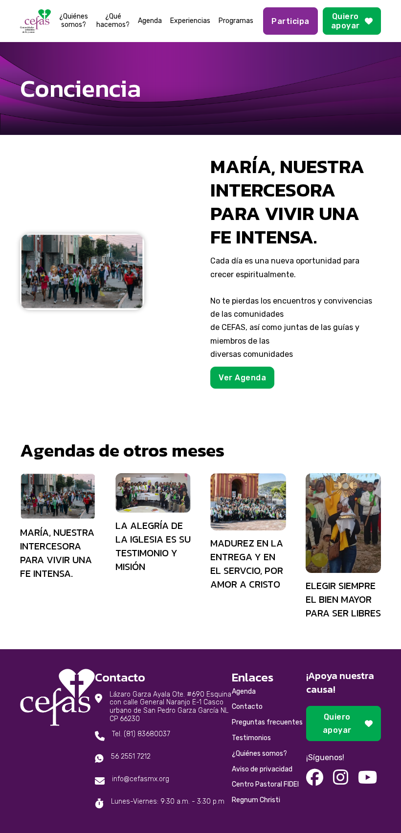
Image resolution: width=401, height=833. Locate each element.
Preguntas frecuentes (267, 722)
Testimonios (251, 738)
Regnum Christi (256, 800)
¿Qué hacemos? (113, 21)
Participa (290, 21)
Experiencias (190, 21)
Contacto (247, 706)
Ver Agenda (242, 377)
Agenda (150, 21)
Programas (236, 21)
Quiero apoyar (345, 21)
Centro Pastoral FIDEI (265, 784)
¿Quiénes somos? (73, 21)
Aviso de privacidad (262, 769)
